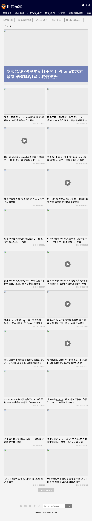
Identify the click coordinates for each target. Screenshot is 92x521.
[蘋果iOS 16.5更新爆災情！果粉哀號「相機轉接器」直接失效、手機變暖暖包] (24, 264)
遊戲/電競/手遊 (76, 13)
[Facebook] (20, 505)
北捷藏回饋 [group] (8, 20)
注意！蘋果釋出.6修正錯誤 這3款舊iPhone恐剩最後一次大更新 (24, 119)
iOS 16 (7, 26)
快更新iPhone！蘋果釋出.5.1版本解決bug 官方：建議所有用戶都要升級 (66, 158)
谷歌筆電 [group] (56, 20)
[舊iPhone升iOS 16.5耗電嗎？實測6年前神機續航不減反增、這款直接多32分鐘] (67, 264)
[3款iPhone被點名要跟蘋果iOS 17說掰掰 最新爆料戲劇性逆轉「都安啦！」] (24, 383)
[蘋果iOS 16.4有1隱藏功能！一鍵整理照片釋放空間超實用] (24, 422)
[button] (86, 5)
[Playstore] (34, 505)
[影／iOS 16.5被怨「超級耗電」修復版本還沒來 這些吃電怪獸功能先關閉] (67, 182)
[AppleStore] (39, 505)
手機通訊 (19, 13)
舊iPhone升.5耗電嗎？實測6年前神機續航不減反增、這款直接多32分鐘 (67, 282)
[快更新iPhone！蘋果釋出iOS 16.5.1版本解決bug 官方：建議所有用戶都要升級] (67, 140)
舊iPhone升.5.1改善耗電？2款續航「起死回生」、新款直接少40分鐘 (24, 158)
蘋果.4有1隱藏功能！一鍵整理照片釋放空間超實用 (24, 440)
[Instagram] (25, 505)
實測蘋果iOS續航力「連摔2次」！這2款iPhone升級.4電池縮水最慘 (67, 361)
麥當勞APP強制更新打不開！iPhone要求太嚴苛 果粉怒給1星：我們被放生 (44, 73)
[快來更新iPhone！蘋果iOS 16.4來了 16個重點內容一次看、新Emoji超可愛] (67, 422)
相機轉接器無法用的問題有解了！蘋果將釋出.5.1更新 (23, 240)
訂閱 (68, 506)
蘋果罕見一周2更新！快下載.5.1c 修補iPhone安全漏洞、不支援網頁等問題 (67, 119)
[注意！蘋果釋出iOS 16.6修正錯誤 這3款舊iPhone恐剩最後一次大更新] (24, 101)
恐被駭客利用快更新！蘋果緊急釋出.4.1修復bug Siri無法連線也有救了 (24, 361)
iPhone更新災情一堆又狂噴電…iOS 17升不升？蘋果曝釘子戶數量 (67, 240)
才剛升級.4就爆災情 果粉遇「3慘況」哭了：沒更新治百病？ (67, 401)
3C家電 (61, 13)
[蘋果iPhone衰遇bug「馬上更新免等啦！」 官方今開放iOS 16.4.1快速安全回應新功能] (24, 303)
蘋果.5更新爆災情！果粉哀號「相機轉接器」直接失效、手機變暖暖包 (24, 282)
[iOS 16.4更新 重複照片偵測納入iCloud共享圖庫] (24, 462)
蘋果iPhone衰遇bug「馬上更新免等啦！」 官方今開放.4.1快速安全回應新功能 (23, 322)
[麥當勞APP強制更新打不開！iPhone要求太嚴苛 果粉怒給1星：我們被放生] (46, 57)
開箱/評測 (50, 13)
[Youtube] (83, 5)
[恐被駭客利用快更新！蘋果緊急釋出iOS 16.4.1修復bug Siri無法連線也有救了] (24, 343)
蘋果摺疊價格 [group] (24, 20)
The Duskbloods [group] (74, 20)
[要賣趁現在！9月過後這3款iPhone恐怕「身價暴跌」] (24, 182)
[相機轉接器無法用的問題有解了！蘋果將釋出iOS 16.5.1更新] (24, 222)
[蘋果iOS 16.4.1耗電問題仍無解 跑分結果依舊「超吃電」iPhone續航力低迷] (67, 303)
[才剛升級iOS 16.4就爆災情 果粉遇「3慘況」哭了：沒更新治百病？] (67, 383)
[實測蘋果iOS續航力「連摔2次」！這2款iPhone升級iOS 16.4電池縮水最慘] (67, 343)
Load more (45, 490)
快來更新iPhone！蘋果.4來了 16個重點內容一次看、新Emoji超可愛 (67, 440)
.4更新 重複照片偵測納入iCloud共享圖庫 (23, 480)
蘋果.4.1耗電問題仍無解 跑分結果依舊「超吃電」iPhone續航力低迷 (66, 322)
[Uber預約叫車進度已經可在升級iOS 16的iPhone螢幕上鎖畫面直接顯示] (67, 462)
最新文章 (7, 13)
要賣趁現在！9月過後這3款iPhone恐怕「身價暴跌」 (24, 200)
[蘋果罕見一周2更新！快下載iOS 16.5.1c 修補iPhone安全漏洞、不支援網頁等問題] (67, 101)
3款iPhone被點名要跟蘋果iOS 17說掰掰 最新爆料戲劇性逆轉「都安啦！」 (23, 401)
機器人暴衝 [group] (41, 20)
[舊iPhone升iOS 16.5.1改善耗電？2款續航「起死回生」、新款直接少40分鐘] (24, 140)
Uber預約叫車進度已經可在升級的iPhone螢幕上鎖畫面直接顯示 (67, 480)
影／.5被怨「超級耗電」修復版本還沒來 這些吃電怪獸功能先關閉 (67, 200)
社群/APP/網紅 (34, 13)
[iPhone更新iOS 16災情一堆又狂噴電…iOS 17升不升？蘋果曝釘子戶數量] (67, 222)
